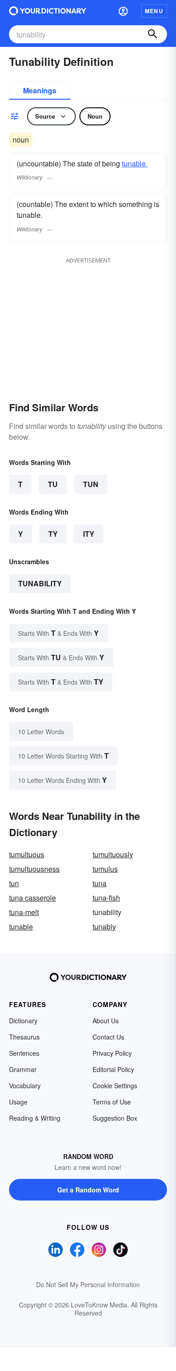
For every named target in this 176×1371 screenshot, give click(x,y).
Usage (18, 1101)
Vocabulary (25, 1085)
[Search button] (152, 34)
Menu (154, 11)
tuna (100, 883)
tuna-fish (106, 898)
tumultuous (26, 854)
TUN (90, 484)
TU (53, 484)
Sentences (24, 1053)
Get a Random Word (88, 1189)
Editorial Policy (113, 1069)
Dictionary (23, 1020)
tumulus (105, 869)
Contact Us (108, 1036)
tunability (40, 583)
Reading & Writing (34, 1118)
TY (53, 534)
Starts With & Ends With (58, 633)
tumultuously (113, 854)
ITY (88, 534)
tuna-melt (24, 912)
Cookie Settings (115, 1085)
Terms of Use (112, 1101)
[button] (123, 10)
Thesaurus (24, 1036)
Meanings (39, 90)
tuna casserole (32, 898)
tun (14, 883)
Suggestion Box (115, 1118)
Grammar (23, 1069)
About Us (106, 1020)
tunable (21, 926)
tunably (104, 926)
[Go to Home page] (47, 10)
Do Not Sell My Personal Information (88, 1284)
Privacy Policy (112, 1053)
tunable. (135, 163)
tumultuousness (34, 869)
